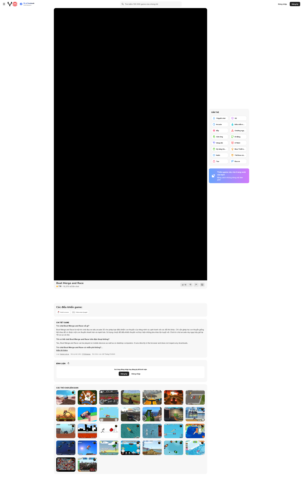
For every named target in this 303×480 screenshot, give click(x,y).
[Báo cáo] (196, 285)
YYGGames (86, 354)
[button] (62, 350)
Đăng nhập (282, 4)
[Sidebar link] (4, 4)
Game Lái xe (64, 354)
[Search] (122, 4)
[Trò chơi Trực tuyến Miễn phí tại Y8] (12, 4)
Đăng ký (295, 4)
